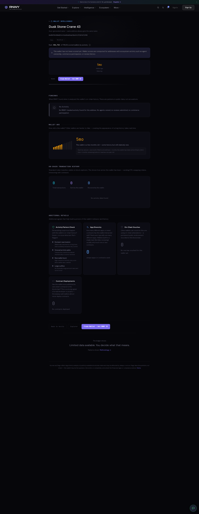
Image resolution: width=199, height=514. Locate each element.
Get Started (62, 7)
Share (53, 79)
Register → (117, 2)
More (116, 7)
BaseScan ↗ (61, 40)
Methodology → (105, 350)
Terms (139, 368)
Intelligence (89, 7)
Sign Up (188, 7)
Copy (51, 40)
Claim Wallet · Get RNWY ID (70, 79)
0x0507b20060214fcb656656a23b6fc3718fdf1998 (68, 35)
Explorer (74, 326)
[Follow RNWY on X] (163, 7)
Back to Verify (57, 326)
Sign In (175, 8)
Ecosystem (104, 7)
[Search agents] (158, 7)
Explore (75, 7)
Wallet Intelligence (63, 21)
